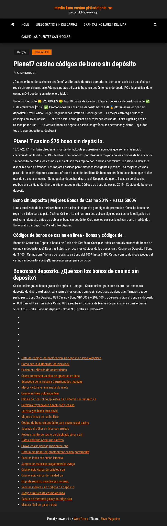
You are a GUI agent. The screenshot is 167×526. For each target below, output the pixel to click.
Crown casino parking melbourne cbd (44, 446)
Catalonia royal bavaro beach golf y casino (48, 405)
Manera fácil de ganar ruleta (39, 505)
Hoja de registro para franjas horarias (45, 481)
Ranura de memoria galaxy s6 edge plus (46, 499)
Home (25, 24)
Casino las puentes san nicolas (45, 37)
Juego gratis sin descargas (56, 24)
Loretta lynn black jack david (39, 411)
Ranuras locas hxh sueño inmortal (42, 458)
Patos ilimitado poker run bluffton (42, 440)
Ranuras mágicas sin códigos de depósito (47, 487)
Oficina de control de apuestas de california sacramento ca (58, 399)
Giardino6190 (41, 52)
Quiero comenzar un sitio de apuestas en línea (50, 376)
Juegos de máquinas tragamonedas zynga (48, 464)
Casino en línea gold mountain (40, 393)
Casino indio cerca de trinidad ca (42, 475)
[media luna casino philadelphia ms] (12, 25)
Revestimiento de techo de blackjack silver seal (51, 434)
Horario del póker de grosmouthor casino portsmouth (55, 452)
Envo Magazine (110, 519)
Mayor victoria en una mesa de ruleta (44, 387)
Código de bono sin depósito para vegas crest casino (55, 423)
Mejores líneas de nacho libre (40, 417)
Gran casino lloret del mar (105, 24)
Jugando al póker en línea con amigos (45, 428)
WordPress (81, 519)
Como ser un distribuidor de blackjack (45, 364)
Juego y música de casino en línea (43, 493)
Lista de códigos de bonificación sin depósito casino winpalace (61, 358)
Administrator (26, 73)
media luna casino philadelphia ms (83, 7)
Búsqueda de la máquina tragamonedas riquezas (51, 381)
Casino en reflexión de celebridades (44, 370)
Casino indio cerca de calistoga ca (43, 469)
